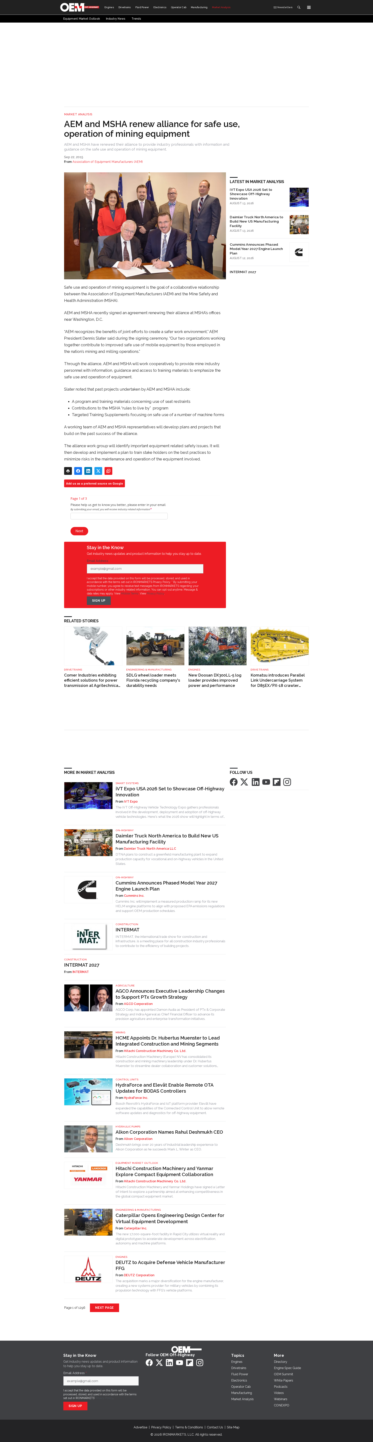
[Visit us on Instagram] (287, 782)
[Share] (78, 471)
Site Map (233, 1427)
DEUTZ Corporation (139, 1275)
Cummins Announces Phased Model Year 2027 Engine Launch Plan (256, 248)
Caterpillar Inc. (135, 1228)
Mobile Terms (130, 593)
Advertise (140, 1427)
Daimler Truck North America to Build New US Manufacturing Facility (256, 221)
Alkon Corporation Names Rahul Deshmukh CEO (169, 1132)
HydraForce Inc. (136, 1098)
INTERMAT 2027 (243, 272)
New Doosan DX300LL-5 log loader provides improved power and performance (214, 680)
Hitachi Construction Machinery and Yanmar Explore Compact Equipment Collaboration (164, 1171)
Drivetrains (73, 669)
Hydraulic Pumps (128, 1126)
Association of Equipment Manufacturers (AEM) (107, 162)
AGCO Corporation (138, 1004)
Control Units (127, 1079)
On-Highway (125, 830)
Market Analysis (78, 114)
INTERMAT (127, 930)
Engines (194, 669)
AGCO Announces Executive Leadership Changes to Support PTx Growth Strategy (170, 994)
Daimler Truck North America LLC (150, 848)
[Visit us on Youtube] (266, 782)
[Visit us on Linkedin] (256, 782)
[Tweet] (98, 471)
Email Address (98, 561)
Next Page (104, 1308)
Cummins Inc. (134, 896)
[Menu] (309, 7)
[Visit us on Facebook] (234, 782)
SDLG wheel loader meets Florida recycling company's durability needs (153, 680)
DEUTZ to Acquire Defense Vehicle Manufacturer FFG (170, 1265)
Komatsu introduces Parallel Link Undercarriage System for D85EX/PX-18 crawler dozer (278, 680)
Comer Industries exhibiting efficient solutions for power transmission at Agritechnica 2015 (91, 680)
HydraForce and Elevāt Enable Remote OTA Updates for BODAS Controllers (164, 1088)
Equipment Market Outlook (137, 1162)
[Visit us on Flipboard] (277, 782)
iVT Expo (131, 801)
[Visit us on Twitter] (244, 782)
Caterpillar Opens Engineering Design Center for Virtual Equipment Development (170, 1218)
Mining (120, 1032)
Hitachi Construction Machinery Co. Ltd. (155, 1051)
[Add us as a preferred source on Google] (108, 471)
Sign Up (99, 600)
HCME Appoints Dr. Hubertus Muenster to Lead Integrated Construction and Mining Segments (168, 1041)
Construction (127, 924)
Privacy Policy (155, 593)
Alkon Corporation (138, 1139)
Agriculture (125, 985)
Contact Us (215, 1427)
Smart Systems (127, 783)
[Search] (299, 7)
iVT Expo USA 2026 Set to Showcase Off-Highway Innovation (251, 194)
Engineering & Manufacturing (149, 669)
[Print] (68, 471)
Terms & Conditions (189, 1427)
